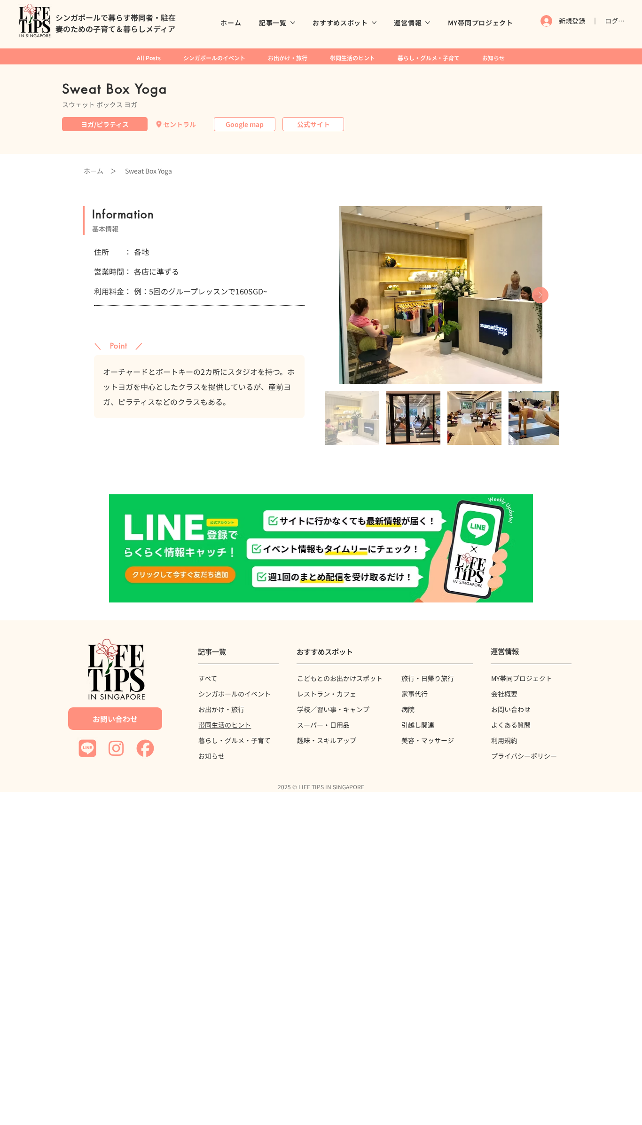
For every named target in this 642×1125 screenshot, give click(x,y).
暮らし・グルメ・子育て (234, 740)
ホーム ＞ (100, 170)
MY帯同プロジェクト (521, 678)
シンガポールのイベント (234, 693)
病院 (408, 709)
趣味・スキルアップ (326, 740)
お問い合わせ (511, 709)
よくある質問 (511, 724)
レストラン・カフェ (326, 693)
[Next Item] (540, 295)
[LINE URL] (320, 548)
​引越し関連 (417, 724)
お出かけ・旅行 (221, 709)
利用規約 (504, 740)
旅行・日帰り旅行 (427, 678)
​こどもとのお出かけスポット (340, 678)
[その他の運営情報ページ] (427, 22)
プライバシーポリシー (524, 756)
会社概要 (504, 693)
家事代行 (414, 693)
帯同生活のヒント (224, 724)
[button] (244, 124)
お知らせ (211, 756)
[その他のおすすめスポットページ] (374, 22)
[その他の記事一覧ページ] (292, 22)
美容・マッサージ (427, 740)
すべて (207, 678)
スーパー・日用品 (323, 724)
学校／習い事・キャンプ (333, 709)
